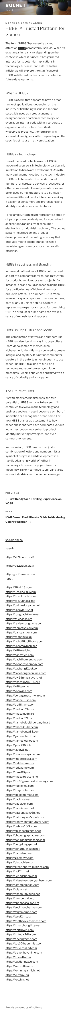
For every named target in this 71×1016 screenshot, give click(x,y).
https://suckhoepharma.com (23, 907)
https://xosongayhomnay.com (24, 664)
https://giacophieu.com (20, 862)
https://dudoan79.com (19, 709)
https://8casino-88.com (20, 592)
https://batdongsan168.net (22, 812)
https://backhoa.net (17, 799)
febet (9, 578)
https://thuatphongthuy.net (22, 925)
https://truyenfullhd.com (21, 948)
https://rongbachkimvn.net (22, 614)
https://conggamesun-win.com (25, 695)
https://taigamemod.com (21, 912)
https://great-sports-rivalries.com (27, 867)
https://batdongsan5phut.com (24, 817)
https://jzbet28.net (17, 749)
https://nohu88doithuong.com (24, 641)
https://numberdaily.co (19, 898)
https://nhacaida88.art (19, 713)
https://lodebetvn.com (19, 763)
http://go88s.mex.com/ (20, 574)
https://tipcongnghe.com (21, 939)
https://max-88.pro (17, 772)
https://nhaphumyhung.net (22, 894)
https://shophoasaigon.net (22, 903)
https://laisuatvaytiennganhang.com (28, 880)
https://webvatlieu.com (20, 966)
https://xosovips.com (18, 691)
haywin (10, 548)
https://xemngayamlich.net (22, 970)
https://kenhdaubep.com (21, 876)
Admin (37, 23)
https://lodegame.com (19, 767)
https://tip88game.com (20, 704)
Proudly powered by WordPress (23, 1007)
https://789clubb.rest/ (19, 557)
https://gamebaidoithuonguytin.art (27, 722)
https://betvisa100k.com (21, 826)
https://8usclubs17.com (20, 596)
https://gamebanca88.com (22, 731)
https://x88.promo (17, 686)
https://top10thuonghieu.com (24, 943)
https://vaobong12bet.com (22, 668)
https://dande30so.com (20, 700)
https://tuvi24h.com (18, 957)
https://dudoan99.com (19, 718)
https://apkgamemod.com (22, 794)
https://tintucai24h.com (20, 934)
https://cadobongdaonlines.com (25, 673)
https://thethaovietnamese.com (25, 921)
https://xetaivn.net (17, 979)
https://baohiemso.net (19, 808)
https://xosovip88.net (19, 610)
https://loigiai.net (16, 889)
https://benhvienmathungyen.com (27, 821)
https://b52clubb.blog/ (19, 565)
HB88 (22, 48)
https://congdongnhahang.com (25, 840)
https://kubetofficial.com (21, 758)
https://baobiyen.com (19, 803)
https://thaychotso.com (20, 790)
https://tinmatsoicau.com (21, 628)
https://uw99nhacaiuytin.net (23, 677)
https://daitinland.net (18, 853)
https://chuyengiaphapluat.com (25, 835)
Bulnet (15, 5)
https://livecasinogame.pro (22, 754)
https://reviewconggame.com (24, 623)
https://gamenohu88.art (20, 736)
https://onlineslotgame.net (22, 605)
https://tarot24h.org (18, 916)
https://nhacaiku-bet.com (21, 727)
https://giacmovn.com (19, 857)
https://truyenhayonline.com (23, 952)
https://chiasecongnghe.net (23, 831)
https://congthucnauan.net (22, 848)
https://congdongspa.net (21, 844)
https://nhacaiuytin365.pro (22, 682)
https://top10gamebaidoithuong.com (29, 781)
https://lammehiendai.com (22, 884)
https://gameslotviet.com (21, 740)
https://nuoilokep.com (19, 785)
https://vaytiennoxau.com (21, 961)
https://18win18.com (18, 587)
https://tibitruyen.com (19, 930)
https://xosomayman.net (21, 646)
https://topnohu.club (18, 637)
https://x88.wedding (18, 650)
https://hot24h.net (17, 871)
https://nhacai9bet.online (21, 776)
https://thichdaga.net (18, 619)
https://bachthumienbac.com (24, 659)
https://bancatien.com (19, 655)
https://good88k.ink (18, 745)
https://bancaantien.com (21, 632)
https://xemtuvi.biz (17, 975)
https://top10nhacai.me (20, 600)
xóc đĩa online (14, 540)
